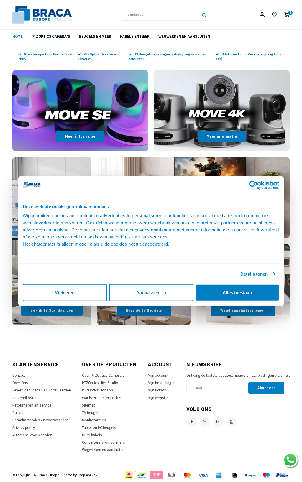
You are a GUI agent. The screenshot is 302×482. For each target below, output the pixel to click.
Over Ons (20, 383)
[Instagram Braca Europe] (205, 422)
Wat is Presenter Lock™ (101, 398)
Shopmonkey (87, 475)
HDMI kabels (92, 435)
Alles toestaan (237, 292)
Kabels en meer (135, 36)
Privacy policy (23, 427)
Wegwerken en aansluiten (103, 450)
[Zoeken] (204, 15)
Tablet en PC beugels (99, 427)
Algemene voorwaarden (32, 435)
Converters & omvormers (103, 442)
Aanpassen (147, 292)
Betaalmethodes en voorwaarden (40, 420)
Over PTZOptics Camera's (103, 375)
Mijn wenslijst (159, 398)
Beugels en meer (95, 36)
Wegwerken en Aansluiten (184, 36)
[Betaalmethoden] (128, 475)
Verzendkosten (24, 398)
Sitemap (89, 405)
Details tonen (254, 273)
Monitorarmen (94, 420)
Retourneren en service (31, 405)
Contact (18, 375)
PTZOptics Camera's (51, 36)
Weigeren (65, 292)
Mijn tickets (157, 390)
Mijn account (158, 375)
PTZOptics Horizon (97, 390)
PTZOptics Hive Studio (100, 383)
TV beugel (90, 412)
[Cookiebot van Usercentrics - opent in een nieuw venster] (253, 184)
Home (17, 36)
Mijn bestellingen (161, 383)
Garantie (19, 412)
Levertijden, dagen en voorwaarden (41, 390)
